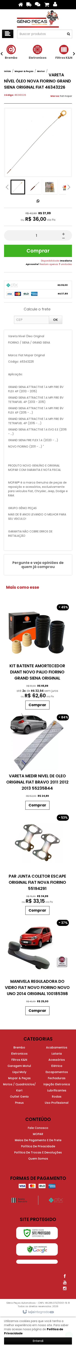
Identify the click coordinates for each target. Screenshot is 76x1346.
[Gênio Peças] (38, 18)
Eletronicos (19, 1054)
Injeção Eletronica (56, 1084)
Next (69, 186)
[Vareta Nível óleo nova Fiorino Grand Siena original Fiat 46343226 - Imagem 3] (50, 187)
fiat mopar (66, 96)
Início (7, 71)
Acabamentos (56, 1047)
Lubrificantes (56, 1090)
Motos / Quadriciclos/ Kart (19, 1087)
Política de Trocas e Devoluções (38, 1152)
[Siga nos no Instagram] (65, 1288)
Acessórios (56, 1060)
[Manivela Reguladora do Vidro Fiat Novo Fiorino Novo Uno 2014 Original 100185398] (37, 967)
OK (55, 319)
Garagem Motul (19, 1066)
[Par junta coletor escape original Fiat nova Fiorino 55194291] (37, 864)
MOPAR (38, 1134)
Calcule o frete (37, 309)
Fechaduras (56, 1078)
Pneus (19, 1103)
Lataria (56, 1054)
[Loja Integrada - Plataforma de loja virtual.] (38, 1312)
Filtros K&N (19, 1060)
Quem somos (38, 1159)
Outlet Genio (19, 1097)
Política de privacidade (38, 1146)
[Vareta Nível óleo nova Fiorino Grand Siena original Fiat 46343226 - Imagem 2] (34, 187)
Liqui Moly (19, 1072)
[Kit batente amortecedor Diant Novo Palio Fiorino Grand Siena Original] (37, 656)
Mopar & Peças (24, 71)
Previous (7, 187)
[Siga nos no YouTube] (65, 1282)
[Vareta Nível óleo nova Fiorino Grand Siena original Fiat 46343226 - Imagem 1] (18, 187)
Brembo (19, 1047)
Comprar (38, 250)
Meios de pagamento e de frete (38, 1140)
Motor (41, 71)
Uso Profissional (57, 1103)
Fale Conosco (38, 1128)
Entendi (38, 1341)
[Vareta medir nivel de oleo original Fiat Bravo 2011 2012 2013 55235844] (37, 761)
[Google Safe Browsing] (37, 1249)
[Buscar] (68, 34)
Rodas (56, 1097)
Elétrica (56, 1066)
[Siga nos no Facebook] (65, 1276)
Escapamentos (57, 1072)
